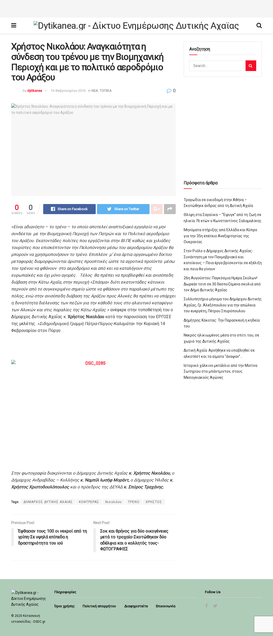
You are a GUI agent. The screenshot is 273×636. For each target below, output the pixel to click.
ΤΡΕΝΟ (133, 502)
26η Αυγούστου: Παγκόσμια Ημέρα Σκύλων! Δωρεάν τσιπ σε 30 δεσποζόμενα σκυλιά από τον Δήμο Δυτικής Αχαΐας (222, 284)
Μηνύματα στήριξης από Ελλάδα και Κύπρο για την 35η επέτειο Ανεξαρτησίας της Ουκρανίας (220, 236)
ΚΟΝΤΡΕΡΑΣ (89, 502)
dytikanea (34, 91)
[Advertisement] (136, 8)
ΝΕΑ (94, 91)
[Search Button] (251, 65)
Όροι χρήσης (64, 606)
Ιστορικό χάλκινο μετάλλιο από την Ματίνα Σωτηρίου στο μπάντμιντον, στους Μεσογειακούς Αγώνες (220, 371)
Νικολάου (113, 502)
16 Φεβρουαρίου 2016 (68, 91)
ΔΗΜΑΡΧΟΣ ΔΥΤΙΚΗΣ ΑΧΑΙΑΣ (48, 502)
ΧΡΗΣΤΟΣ (154, 502)
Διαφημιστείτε (136, 606)
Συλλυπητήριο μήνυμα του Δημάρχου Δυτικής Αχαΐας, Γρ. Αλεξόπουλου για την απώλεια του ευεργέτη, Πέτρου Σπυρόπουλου (223, 305)
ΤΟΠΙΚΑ (106, 91)
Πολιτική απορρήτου (99, 606)
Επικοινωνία (165, 606)
